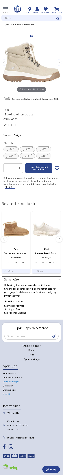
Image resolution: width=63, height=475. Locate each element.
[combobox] (31, 18)
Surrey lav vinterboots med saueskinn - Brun (16, 253)
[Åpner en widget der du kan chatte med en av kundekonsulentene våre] (51, 469)
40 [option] (27, 156)
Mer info (9, 187)
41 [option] (44, 156)
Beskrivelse (11, 279)
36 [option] (11, 149)
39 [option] (11, 156)
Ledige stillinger (11, 381)
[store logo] (17, 9)
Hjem (6, 24)
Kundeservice (9, 373)
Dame (31, 350)
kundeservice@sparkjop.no (20, 437)
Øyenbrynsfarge (32, 359)
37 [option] (27, 149)
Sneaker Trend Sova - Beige (46, 253)
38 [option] (44, 149)
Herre (31, 354)
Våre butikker (13, 413)
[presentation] (31, 280)
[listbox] (31, 152)
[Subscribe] (54, 336)
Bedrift (6, 394)
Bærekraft (8, 385)
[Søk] (58, 19)
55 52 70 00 (13, 429)
